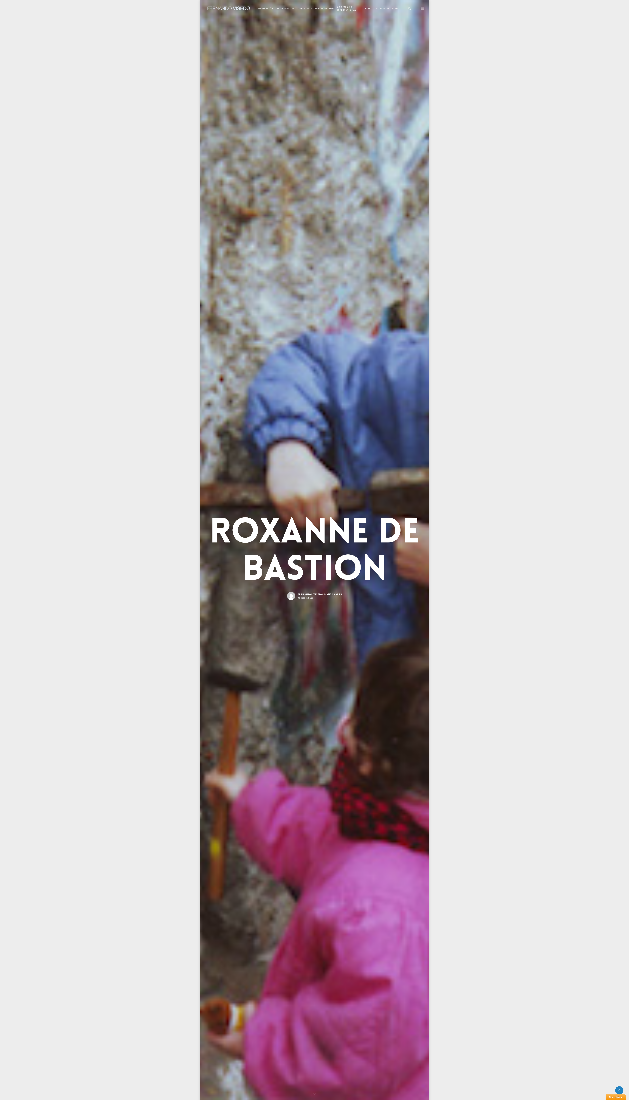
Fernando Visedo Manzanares (320, 594)
